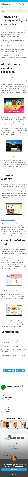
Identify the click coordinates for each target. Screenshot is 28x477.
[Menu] (26, 4)
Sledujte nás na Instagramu (14, 418)
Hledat (24, 7)
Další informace (19, 466)
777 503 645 (15, 448)
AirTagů (2, 51)
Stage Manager (16, 291)
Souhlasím (15, 470)
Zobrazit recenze (10, 389)
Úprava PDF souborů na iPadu (8, 220)
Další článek (20, 370)
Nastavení (14, 474)
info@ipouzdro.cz (15, 446)
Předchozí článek (9, 370)
